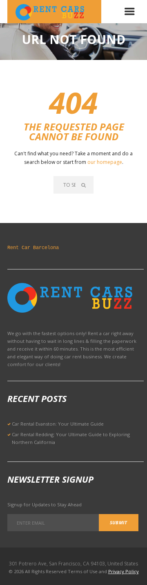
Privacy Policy (123, 571)
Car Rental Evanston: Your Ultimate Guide (58, 424)
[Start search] (84, 185)
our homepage (104, 162)
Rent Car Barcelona (33, 248)
